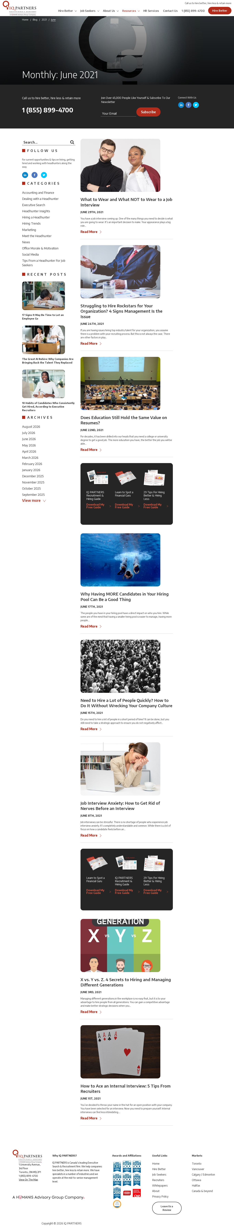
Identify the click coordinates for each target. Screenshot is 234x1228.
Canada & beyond (202, 1191)
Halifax (196, 1185)
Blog (35, 19)
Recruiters (158, 1180)
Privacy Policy (160, 1196)
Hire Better (65, 11)
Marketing (29, 230)
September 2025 (33, 494)
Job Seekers (88, 11)
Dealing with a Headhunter (40, 199)
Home (25, 19)
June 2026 (29, 439)
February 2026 (32, 464)
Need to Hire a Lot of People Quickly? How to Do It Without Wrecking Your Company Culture (126, 703)
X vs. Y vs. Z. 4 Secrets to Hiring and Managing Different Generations (126, 982)
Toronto (196, 1163)
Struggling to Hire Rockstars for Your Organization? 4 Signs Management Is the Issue (121, 311)
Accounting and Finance (38, 192)
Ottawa (196, 1180)
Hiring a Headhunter (36, 217)
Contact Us (170, 11)
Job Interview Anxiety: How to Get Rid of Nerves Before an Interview (120, 805)
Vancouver (198, 1169)
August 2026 (31, 426)
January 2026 (31, 470)
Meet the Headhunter (37, 236)
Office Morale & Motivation (40, 248)
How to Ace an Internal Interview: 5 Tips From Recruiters (126, 1088)
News (26, 242)
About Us (109, 11)
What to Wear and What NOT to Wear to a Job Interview (126, 202)
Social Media (30, 254)
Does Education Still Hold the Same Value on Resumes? (124, 420)
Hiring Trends (31, 223)
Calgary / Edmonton (203, 1174)
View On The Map (28, 1179)
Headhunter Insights (36, 211)
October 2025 (31, 488)
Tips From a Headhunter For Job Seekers (43, 263)
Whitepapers (160, 1185)
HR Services (151, 11)
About (155, 1191)
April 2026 (29, 451)
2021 (44, 19)
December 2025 (33, 476)
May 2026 (29, 445)
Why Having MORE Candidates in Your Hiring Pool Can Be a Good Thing (125, 596)
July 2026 (28, 433)
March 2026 (30, 457)
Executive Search (33, 205)
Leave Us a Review (167, 1208)
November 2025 (33, 482)
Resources (129, 11)
